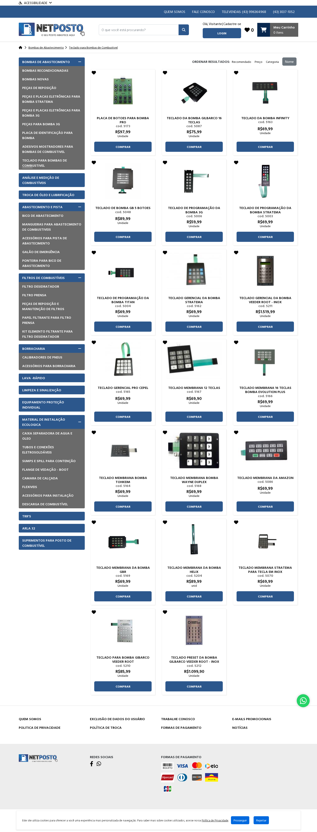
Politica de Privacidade (39, 727)
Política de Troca (106, 727)
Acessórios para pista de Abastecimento (44, 240)
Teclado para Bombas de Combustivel (44, 163)
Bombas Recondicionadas (45, 70)
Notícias (240, 727)
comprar (123, 146)
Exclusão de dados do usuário (117, 718)
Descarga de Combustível (45, 504)
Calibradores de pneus (42, 357)
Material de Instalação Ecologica (43, 422)
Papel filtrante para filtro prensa (46, 320)
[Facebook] (91, 764)
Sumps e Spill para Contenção (49, 460)
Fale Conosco (203, 11)
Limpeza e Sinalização (41, 390)
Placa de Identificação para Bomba (47, 135)
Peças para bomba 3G (41, 124)
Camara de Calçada (40, 478)
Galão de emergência (41, 251)
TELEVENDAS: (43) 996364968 (244, 11)
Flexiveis (29, 486)
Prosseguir (240, 820)
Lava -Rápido (33, 377)
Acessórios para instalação (48, 495)
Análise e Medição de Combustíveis (40, 180)
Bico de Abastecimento (42, 215)
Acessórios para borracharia (48, 365)
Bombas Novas (35, 79)
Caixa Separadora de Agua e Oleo (47, 436)
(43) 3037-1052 (284, 11)
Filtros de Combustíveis (43, 277)
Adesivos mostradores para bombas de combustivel (47, 149)
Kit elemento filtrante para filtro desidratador (47, 334)
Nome (289, 61)
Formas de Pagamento (181, 727)
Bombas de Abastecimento (46, 61)
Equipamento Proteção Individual (43, 404)
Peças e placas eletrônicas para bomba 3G (51, 113)
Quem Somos (174, 11)
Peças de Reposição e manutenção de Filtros (43, 306)
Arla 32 (28, 528)
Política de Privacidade (215, 820)
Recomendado (241, 61)
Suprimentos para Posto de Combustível (46, 543)
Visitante (215, 23)
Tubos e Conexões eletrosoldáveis (38, 449)
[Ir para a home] (38, 758)
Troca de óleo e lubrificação (48, 194)
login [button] (221, 33)
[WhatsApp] (99, 764)
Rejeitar (261, 820)
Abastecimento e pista (42, 206)
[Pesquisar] (184, 29)
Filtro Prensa (34, 295)
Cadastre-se (232, 23)
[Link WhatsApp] (303, 700)
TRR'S (26, 516)
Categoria (272, 61)
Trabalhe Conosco (178, 718)
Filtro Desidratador (40, 286)
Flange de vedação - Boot (45, 469)
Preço (258, 61)
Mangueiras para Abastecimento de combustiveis (51, 227)
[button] (139, 29)
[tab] (52, 61)
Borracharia (33, 348)
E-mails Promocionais (251, 718)
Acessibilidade (35, 2)
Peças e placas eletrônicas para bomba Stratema (51, 99)
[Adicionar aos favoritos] (94, 72)
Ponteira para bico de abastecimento (41, 263)
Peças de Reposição (39, 87)
